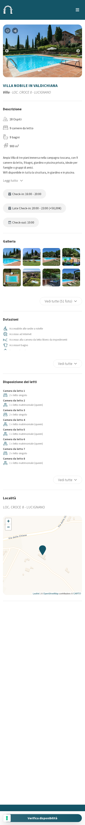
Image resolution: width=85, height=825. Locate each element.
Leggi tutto (10, 180)
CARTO (77, 593)
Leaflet (36, 593)
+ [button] (8, 521)
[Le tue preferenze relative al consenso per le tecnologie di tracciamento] (7, 818)
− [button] (8, 527)
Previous (10, 52)
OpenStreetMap (51, 593)
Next (81, 52)
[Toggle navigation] (77, 10)
